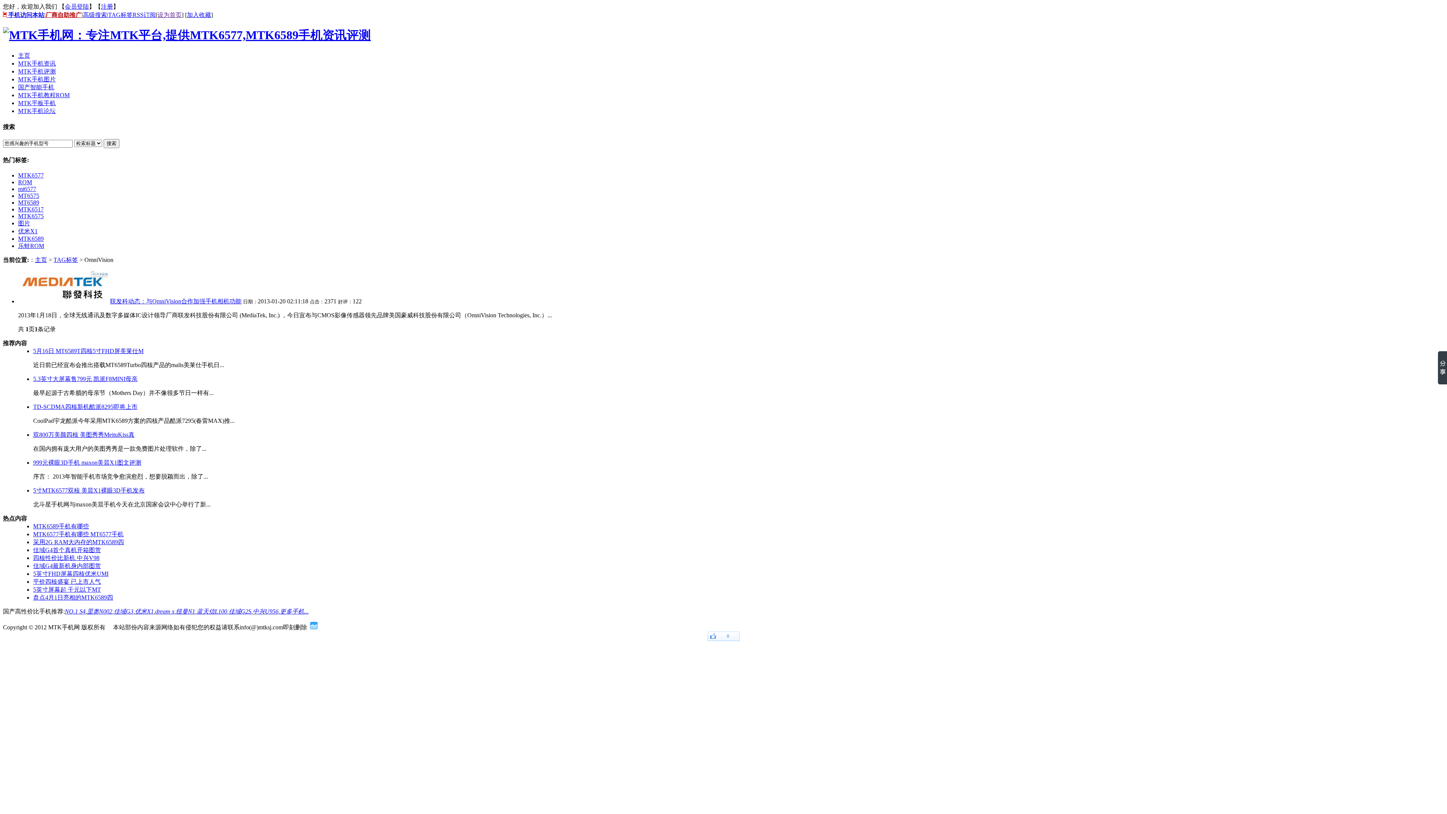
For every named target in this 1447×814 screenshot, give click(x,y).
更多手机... (294, 611)
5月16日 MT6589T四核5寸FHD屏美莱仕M (88, 351)
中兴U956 (265, 611)
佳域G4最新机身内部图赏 (67, 566)
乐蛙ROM (31, 246)
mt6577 (27, 189)
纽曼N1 (185, 611)
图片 (24, 223)
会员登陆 (77, 6)
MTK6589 (31, 239)
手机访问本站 (25, 15)
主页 (41, 260)
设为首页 (170, 15)
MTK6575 (31, 216)
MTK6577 (31, 175)
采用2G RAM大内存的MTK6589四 (78, 542)
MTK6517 (31, 209)
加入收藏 (199, 15)
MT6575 (28, 196)
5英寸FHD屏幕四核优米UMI (71, 574)
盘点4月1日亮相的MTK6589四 (73, 597)
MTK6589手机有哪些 (61, 526)
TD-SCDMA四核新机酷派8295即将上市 (85, 407)
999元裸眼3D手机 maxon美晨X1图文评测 (87, 462)
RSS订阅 (144, 15)
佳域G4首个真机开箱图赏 (67, 550)
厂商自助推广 (64, 15)
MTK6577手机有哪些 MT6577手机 (78, 534)
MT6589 (28, 202)
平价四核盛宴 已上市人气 (67, 581)
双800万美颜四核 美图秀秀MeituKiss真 (84, 434)
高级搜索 (95, 15)
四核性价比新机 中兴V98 (66, 558)
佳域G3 (123, 611)
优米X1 (28, 231)
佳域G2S (240, 611)
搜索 (111, 143)
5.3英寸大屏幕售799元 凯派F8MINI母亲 (85, 379)
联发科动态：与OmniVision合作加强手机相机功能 (176, 301)
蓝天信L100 (212, 611)
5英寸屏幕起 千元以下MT (67, 589)
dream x (164, 611)
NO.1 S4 (75, 611)
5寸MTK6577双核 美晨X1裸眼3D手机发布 (89, 490)
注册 (107, 6)
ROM (25, 182)
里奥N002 (99, 611)
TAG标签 (120, 15)
